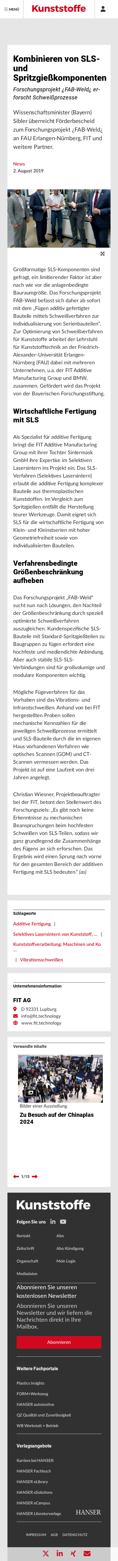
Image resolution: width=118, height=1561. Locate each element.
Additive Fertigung (32, 924)
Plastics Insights (30, 1383)
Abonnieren (59, 1342)
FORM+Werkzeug (32, 1394)
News (19, 164)
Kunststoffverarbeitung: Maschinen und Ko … (57, 947)
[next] (35, 1177)
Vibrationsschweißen (41, 960)
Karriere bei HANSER (35, 1461)
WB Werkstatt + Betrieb (37, 1426)
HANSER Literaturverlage (39, 1514)
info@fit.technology (41, 1016)
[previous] (16, 1177)
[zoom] (102, 254)
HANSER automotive (35, 1405)
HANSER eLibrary (32, 1482)
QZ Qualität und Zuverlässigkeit (44, 1415)
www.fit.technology (41, 1023)
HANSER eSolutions (34, 1493)
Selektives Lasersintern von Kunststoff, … (55, 934)
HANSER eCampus (33, 1503)
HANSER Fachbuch (34, 1471)
